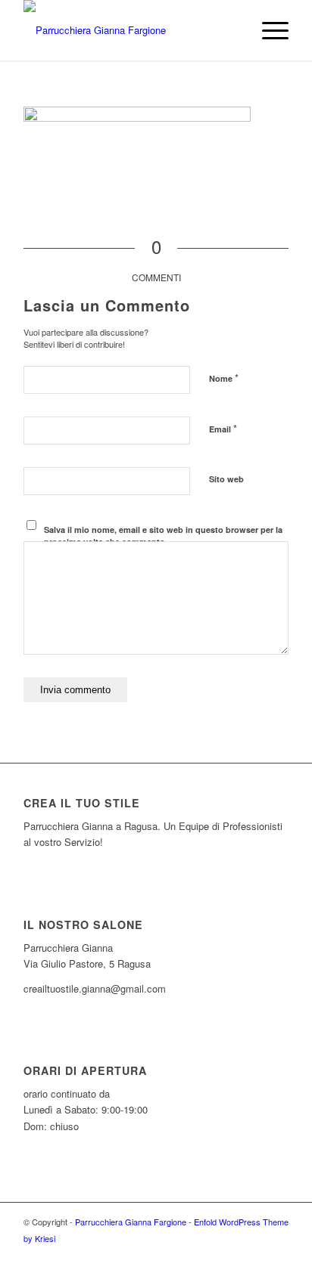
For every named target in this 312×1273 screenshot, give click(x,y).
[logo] (129, 30)
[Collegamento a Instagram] (254, 1254)
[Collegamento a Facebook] (231, 1254)
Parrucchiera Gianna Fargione (130, 1222)
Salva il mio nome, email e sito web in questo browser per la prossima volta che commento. (163, 536)
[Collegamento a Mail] (277, 1254)
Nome (224, 377)
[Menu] (268, 30)
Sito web (226, 479)
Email (223, 428)
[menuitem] (268, 30)
